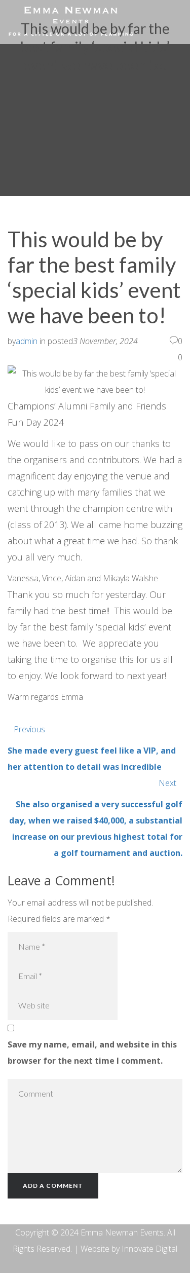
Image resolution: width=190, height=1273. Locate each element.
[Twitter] (28, 713)
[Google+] (42, 713)
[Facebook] (14, 713)
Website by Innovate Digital (129, 1248)
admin (26, 341)
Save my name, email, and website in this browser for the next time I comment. (92, 1052)
